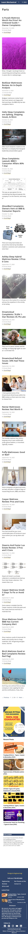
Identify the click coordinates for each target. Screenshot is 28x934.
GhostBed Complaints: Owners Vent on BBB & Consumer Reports (13, 208)
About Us (14, 932)
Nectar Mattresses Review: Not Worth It (12, 408)
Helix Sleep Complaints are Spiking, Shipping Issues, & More (13, 114)
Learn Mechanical (8, 2)
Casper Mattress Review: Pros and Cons (13, 500)
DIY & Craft (5, 886)
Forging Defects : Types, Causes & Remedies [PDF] (17, 894)
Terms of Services (20, 931)
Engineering (5, 881)
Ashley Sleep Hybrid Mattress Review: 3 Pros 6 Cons (13, 259)
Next (21, 697)
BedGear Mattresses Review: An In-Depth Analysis (12, 85)
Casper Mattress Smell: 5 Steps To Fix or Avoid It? (13, 592)
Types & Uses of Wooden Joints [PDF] (16, 900)
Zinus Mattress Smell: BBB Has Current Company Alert (12, 622)
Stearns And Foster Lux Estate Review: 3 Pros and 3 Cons (13, 547)
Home (4, 931)
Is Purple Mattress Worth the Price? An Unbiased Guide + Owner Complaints (11, 21)
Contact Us (17, 884)
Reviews (4, 884)
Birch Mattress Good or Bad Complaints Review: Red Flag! (14, 654)
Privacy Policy (10, 931)
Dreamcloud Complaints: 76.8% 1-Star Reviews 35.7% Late (14, 314)
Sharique (10, 902)
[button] (19, 2)
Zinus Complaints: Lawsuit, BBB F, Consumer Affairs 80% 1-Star (13, 162)
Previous (5, 697)
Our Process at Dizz (20, 881)
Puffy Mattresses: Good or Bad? (13, 453)
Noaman (10, 897)
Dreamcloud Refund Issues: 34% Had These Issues (13, 361)
